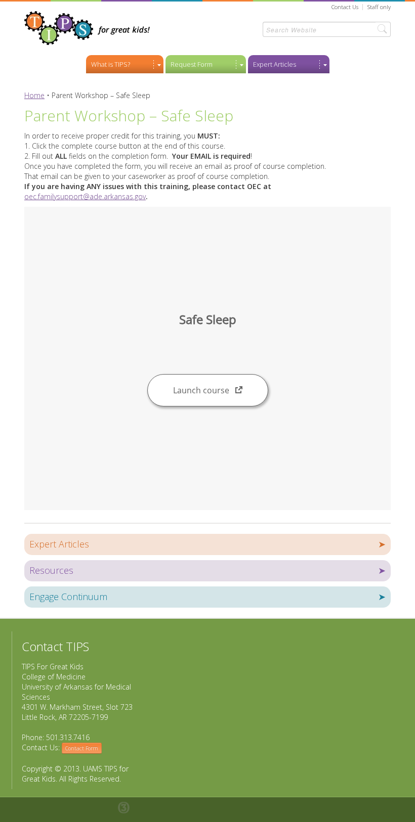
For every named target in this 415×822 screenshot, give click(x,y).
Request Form (192, 64)
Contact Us (344, 7)
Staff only (379, 7)
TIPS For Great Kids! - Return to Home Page (87, 28)
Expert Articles (274, 64)
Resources (207, 570)
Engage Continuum (207, 596)
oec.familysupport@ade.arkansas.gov (85, 196)
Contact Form (81, 748)
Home (34, 95)
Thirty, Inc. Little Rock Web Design (129, 807)
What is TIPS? (110, 64)
